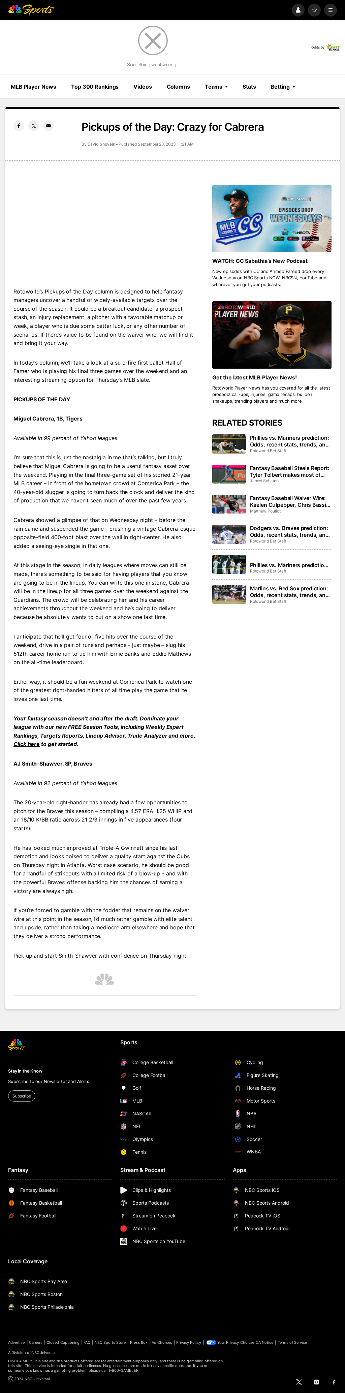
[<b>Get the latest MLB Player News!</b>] (272, 334)
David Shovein (101, 144)
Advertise (16, 1342)
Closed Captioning (63, 1342)
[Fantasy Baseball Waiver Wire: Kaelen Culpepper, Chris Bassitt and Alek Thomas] (229, 504)
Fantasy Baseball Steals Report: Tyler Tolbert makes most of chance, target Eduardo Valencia (290, 471)
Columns (178, 86)
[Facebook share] (18, 125)
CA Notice (265, 1342)
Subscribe (21, 1095)
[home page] (31, 10)
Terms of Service (292, 1342)
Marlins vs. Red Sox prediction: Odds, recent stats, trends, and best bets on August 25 (289, 591)
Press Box (139, 1342)
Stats (249, 86)
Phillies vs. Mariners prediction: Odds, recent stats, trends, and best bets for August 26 (289, 441)
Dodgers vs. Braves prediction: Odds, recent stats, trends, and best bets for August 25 (289, 531)
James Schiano (264, 480)
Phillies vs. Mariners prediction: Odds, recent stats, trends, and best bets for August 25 (289, 565)
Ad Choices (162, 1342)
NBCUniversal (44, 1352)
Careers (35, 1342)
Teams (213, 86)
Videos (142, 86)
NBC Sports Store (110, 1342)
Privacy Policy (188, 1342)
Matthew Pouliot (265, 511)
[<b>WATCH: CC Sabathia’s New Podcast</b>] (272, 218)
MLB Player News (33, 86)
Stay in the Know (25, 1071)
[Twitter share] (33, 125)
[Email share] (48, 125)
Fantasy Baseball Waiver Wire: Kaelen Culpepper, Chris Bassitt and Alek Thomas (290, 501)
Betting (280, 86)
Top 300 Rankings (95, 86)
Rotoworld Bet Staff (268, 450)
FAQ (87, 1342)
